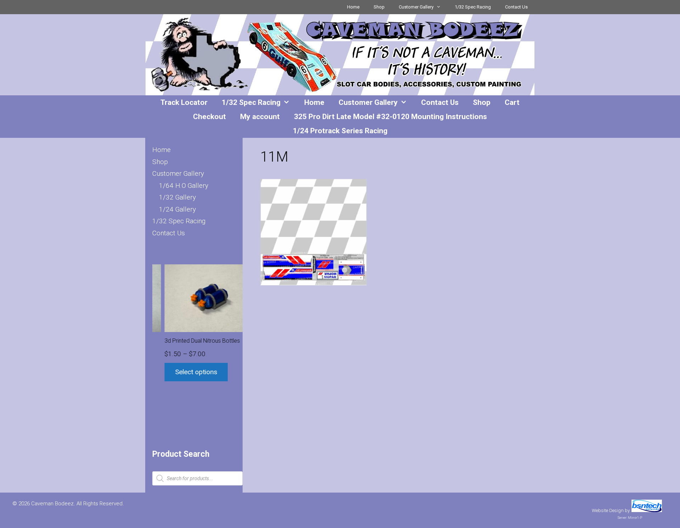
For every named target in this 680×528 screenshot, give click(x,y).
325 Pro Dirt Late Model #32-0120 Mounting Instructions (390, 116)
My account (260, 116)
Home (353, 7)
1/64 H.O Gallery (183, 185)
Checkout (209, 116)
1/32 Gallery (177, 197)
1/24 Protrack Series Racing (340, 131)
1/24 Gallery (177, 209)
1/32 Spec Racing (473, 7)
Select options (184, 372)
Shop (379, 7)
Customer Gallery (416, 7)
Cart (512, 102)
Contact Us (516, 7)
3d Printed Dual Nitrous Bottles (190, 340)
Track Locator (184, 102)
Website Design (608, 510)
